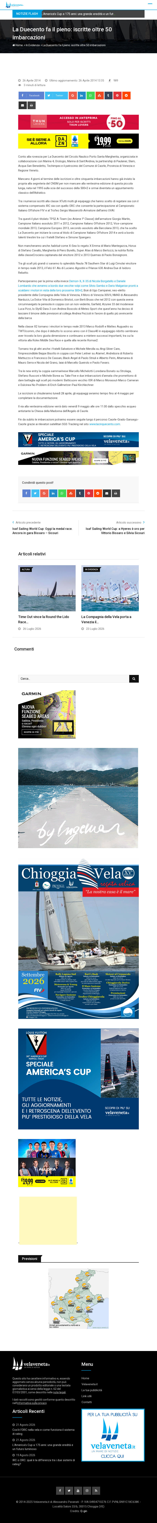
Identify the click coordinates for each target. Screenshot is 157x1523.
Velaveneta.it (90, 1384)
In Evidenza (33, 45)
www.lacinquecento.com (104, 424)
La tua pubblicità (92, 1390)
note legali (59, 1392)
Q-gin (83, 1511)
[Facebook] (26, 493)
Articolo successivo (128, 522)
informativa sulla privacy (32, 1403)
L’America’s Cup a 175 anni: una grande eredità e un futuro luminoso (85, 14)
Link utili (87, 1396)
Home (19, 45)
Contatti (87, 1402)
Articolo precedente (28, 522)
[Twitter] (35, 493)
